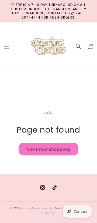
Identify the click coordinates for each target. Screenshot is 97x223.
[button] (7, 46)
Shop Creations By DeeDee (45, 208)
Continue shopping (48, 149)
